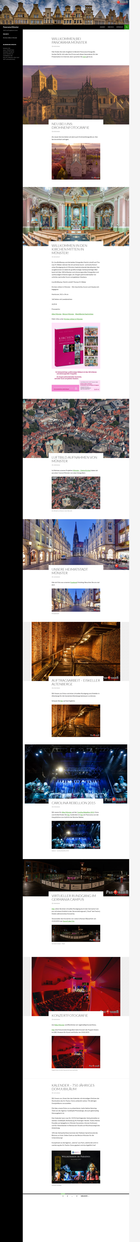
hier (61, 701)
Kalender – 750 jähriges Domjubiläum (73, 1087)
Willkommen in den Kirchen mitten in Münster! (69, 249)
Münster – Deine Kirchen (82, 470)
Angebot (102, 27)
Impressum (119, 27)
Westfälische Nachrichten (84, 314)
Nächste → (85, 1196)
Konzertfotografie (70, 1015)
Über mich (111, 27)
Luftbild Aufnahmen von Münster (74, 459)
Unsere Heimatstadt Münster (70, 571)
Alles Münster (57, 314)
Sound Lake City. (69, 921)
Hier (53, 909)
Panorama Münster (11, 27)
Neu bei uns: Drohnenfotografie (70, 126)
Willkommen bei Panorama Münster (69, 40)
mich (84, 57)
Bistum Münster (68, 314)
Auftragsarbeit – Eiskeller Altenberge (76, 682)
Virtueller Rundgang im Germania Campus (74, 897)
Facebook (73, 582)
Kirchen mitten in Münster (73, 319)
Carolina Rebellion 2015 (74, 803)
